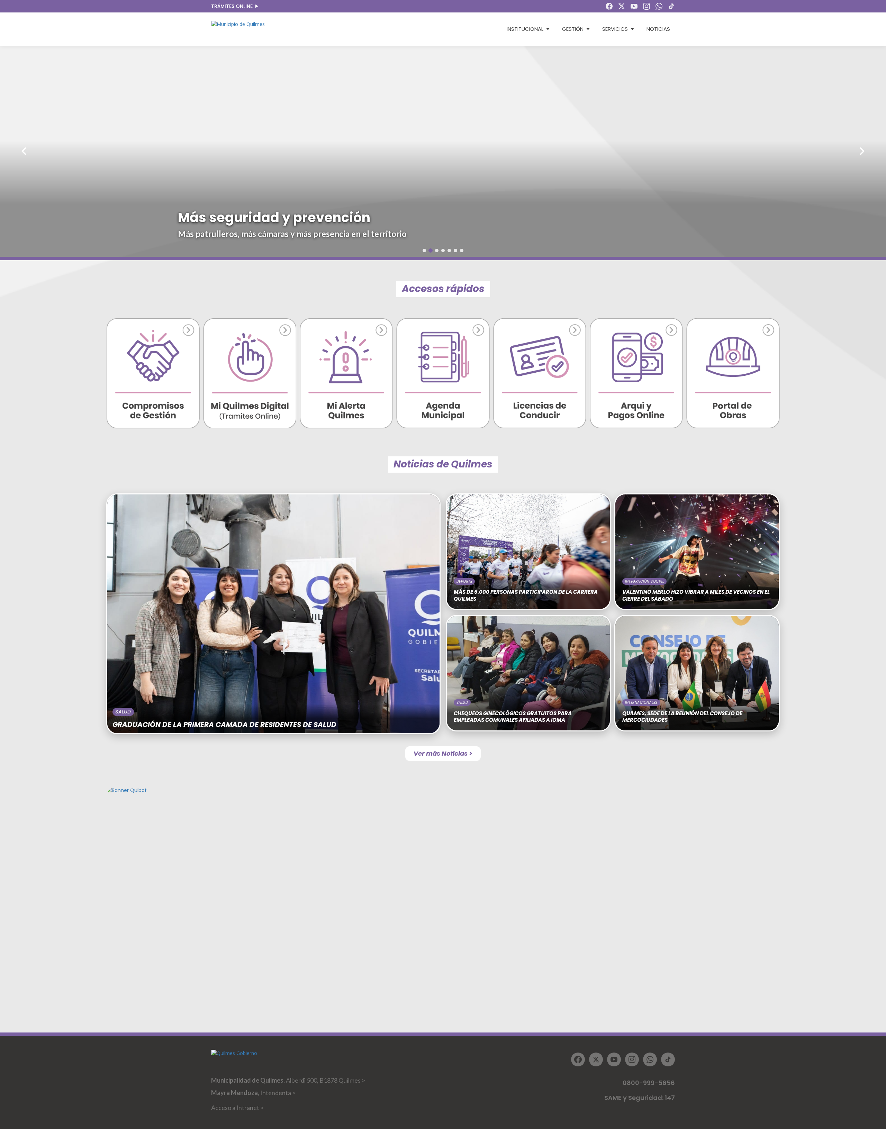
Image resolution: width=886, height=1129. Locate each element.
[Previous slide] (88, 151)
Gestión (573, 29)
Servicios (615, 29)
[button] (424, 250)
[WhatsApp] (659, 6)
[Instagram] (646, 6)
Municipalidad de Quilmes (288, 1080)
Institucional (525, 29)
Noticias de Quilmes (443, 464)
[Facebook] (609, 6)
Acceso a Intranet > (237, 1107)
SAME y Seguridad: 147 (639, 1097)
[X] (621, 6)
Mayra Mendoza (253, 1092)
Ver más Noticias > (443, 753)
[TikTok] (671, 6)
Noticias (658, 29)
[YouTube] (634, 6)
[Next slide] (797, 151)
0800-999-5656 (649, 1082)
